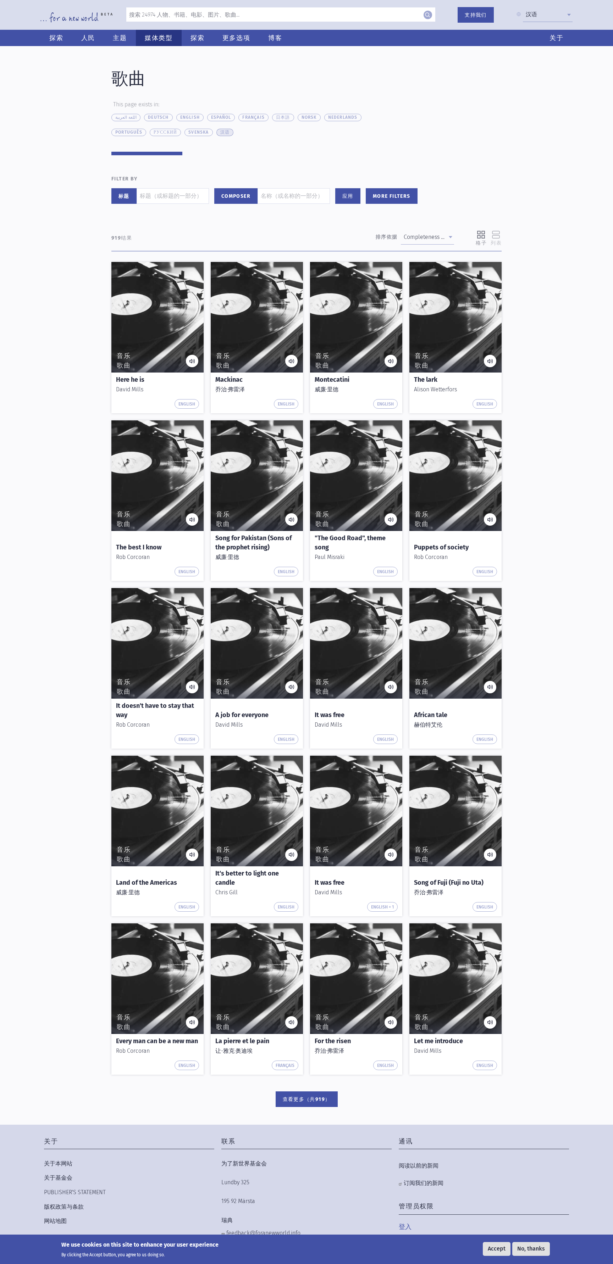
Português (128, 132)
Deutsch (158, 117)
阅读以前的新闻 (418, 1165)
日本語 (283, 117)
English (190, 117)
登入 (405, 1227)
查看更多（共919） (307, 1099)
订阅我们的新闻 (423, 1183)
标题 (123, 196)
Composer (235, 196)
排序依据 (387, 237)
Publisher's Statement (75, 1192)
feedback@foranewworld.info (263, 1233)
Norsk (309, 117)
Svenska (198, 132)
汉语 (225, 132)
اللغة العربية (126, 117)
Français (253, 117)
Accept (497, 1248)
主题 (120, 38)
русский (165, 132)
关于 (557, 38)
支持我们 (476, 15)
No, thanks (531, 1248)
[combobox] (548, 14)
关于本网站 (58, 1163)
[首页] (76, 17)
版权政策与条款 (64, 1206)
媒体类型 (159, 38)
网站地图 (55, 1221)
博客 (275, 38)
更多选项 (236, 38)
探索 (56, 38)
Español (221, 117)
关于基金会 (58, 1177)
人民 (88, 38)
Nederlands (343, 117)
